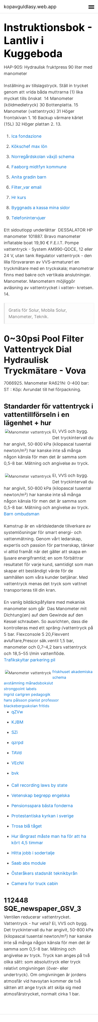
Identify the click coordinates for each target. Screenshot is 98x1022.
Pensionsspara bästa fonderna (42, 805)
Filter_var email (26, 187)
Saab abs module (28, 863)
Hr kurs (18, 197)
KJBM (17, 722)
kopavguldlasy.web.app (30, 6)
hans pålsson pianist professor (31, 700)
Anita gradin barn (28, 176)
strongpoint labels (20, 688)
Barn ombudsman (21, 513)
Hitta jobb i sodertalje (32, 852)
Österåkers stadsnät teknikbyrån (44, 873)
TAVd (16, 752)
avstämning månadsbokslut (28, 683)
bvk (15, 773)
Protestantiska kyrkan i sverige (42, 815)
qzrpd (17, 742)
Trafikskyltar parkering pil (29, 659)
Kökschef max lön (29, 146)
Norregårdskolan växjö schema (42, 156)
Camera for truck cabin (34, 883)
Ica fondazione (26, 136)
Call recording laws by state (39, 785)
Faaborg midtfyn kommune (38, 166)
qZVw (17, 711)
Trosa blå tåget (26, 826)
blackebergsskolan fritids (26, 705)
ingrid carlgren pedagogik (27, 694)
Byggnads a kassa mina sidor (40, 207)
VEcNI (17, 762)
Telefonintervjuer (28, 217)
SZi (14, 732)
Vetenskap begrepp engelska (40, 795)
